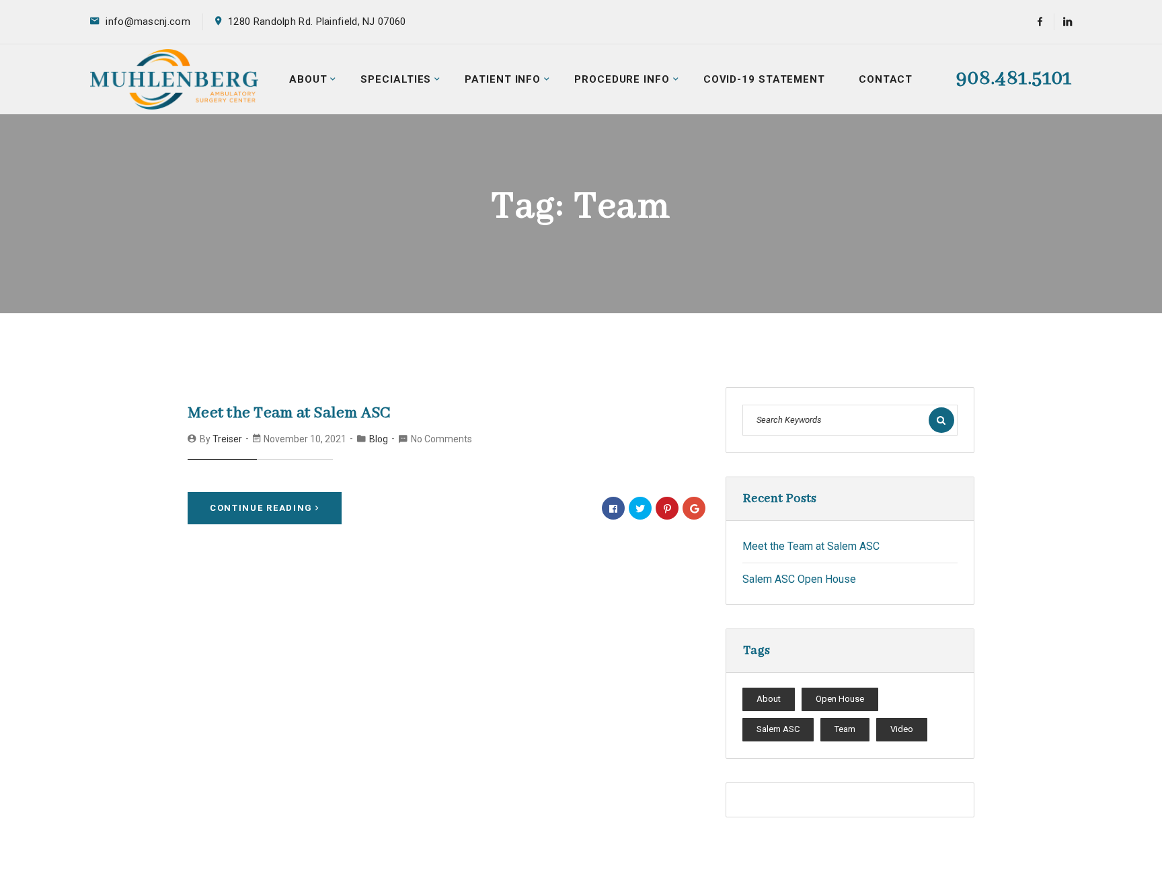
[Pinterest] (667, 508)
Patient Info (503, 79)
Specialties (395, 79)
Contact (886, 79)
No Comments (441, 439)
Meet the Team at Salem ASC (289, 413)
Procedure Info (622, 79)
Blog (378, 439)
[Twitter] (640, 508)
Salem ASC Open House (799, 579)
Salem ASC (778, 729)
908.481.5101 (1014, 78)
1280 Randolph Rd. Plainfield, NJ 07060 (316, 21)
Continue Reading (261, 508)
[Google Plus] (694, 508)
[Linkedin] (1063, 21)
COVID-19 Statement (764, 79)
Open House (840, 699)
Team (845, 729)
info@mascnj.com (148, 21)
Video (901, 729)
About (308, 79)
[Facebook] (1040, 21)
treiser (227, 439)
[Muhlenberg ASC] (174, 79)
